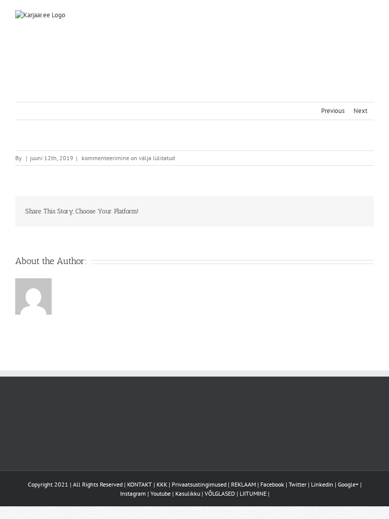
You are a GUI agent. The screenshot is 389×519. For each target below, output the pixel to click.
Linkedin (322, 484)
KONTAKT (139, 484)
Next (360, 110)
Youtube (160, 493)
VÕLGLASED (220, 493)
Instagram (133, 493)
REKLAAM (243, 484)
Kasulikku (187, 493)
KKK (162, 484)
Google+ (348, 484)
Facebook (272, 484)
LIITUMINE (253, 493)
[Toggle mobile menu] (370, 15)
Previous (332, 110)
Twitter (297, 484)
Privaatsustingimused (199, 484)
